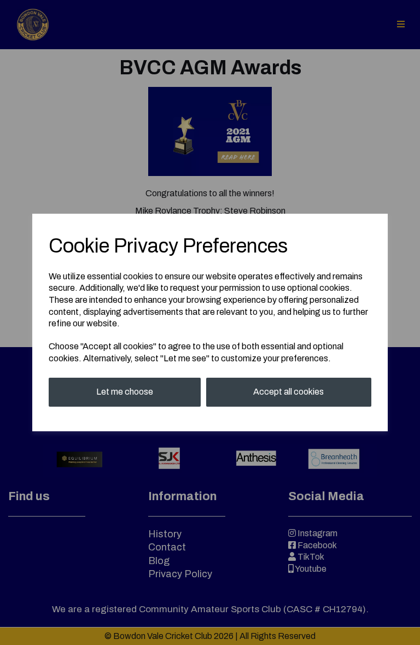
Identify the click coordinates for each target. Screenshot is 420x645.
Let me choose (124, 391)
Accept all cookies (288, 391)
